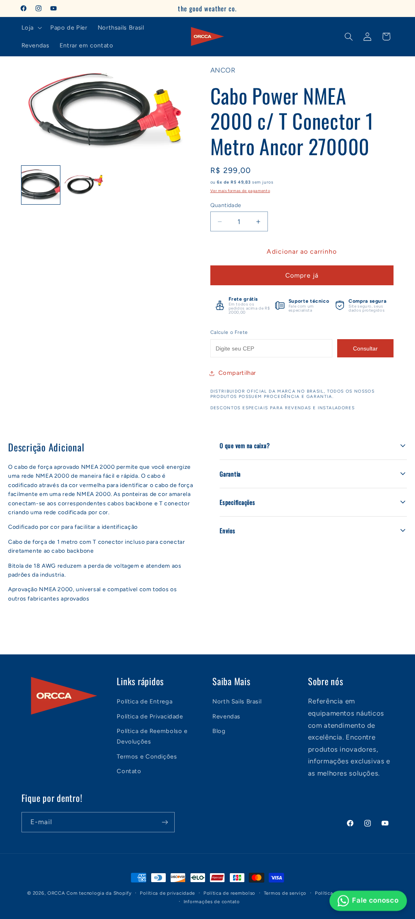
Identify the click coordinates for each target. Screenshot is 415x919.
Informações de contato (212, 901)
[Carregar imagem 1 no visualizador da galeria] (40, 185)
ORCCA (56, 893)
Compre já (301, 275)
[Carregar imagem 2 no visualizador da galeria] (83, 185)
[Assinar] (164, 822)
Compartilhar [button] (237, 372)
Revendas (226, 716)
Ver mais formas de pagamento (240, 190)
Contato (129, 771)
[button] (30, 27)
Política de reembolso (229, 893)
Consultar (365, 348)
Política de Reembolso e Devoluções (152, 736)
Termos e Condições (147, 756)
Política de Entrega (144, 701)
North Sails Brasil (236, 701)
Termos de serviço (285, 893)
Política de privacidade (167, 893)
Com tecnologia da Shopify (98, 893)
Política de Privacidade (150, 716)
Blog (219, 731)
